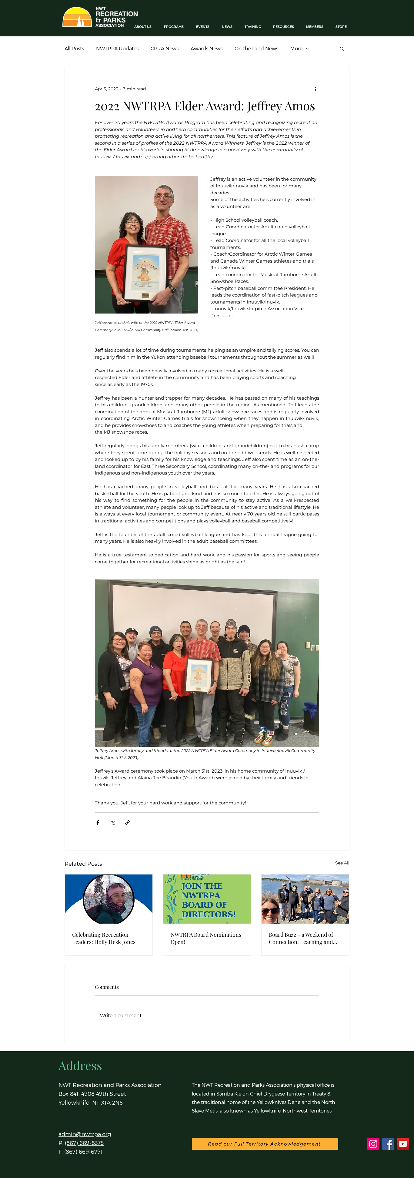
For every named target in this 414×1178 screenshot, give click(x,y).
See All (342, 863)
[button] (175, 26)
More (296, 48)
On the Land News (256, 48)
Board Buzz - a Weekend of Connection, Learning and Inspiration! (301, 938)
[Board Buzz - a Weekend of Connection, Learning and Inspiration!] (305, 899)
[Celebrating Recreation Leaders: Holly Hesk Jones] (108, 899)
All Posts (74, 48)
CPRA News (165, 48)
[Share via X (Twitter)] (112, 822)
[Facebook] (388, 1144)
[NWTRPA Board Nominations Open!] (207, 899)
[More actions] (315, 88)
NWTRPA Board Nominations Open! (206, 938)
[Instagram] (373, 1144)
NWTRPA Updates (117, 48)
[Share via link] (127, 822)
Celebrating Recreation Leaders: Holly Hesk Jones (103, 938)
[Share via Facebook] (98, 822)
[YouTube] (403, 1144)
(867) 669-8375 (84, 1142)
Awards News (206, 48)
